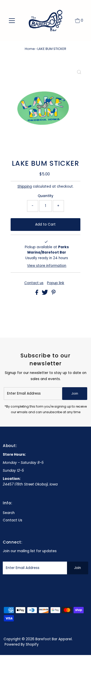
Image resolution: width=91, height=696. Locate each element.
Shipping (24, 186)
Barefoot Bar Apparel (53, 639)
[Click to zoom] (79, 72)
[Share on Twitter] (45, 293)
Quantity (45, 195)
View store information (46, 265)
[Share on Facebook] (37, 293)
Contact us (33, 283)
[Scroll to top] (81, 686)
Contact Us (12, 520)
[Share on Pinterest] (54, 293)
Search (9, 512)
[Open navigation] (12, 20)
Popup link (55, 283)
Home (30, 48)
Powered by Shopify (22, 644)
